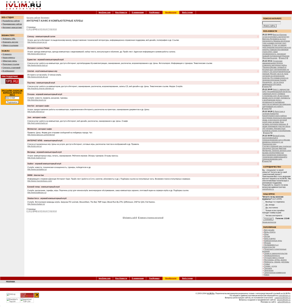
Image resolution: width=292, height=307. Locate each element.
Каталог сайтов (33, 18)
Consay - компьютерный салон (41, 36)
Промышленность (272, 256)
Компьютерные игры (273, 241)
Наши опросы (9, 58)
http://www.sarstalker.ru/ (37, 169)
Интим (267, 236)
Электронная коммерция (275, 273)
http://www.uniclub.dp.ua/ (37, 77)
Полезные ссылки (11, 64)
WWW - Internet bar (35, 175)
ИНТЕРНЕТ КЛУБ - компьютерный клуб (44, 141)
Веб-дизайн (269, 230)
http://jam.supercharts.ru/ (37, 123)
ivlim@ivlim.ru (268, 189)
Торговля (268, 268)
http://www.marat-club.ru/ (37, 65)
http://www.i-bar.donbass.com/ (39, 181)
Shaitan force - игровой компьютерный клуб (46, 198)
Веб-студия (187, 12)
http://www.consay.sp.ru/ (37, 42)
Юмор (266, 275)
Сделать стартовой (11, 68)
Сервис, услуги (270, 266)
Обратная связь (10, 61)
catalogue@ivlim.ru (282, 298)
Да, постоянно (272, 208)
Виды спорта (269, 232)
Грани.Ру (283, 58)
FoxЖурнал (154, 12)
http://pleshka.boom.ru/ (36, 100)
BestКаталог (171, 12)
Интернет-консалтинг (12, 27)
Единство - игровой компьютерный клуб (45, 60)
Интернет (45, 18)
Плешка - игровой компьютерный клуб (44, 94)
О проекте (7, 54)
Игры (266, 234)
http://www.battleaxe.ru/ (36, 193)
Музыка (267, 243)
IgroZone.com (105, 12)
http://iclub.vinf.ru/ (34, 146)
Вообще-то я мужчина (275, 202)
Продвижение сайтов (12, 24)
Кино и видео (270, 238)
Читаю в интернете (274, 216)
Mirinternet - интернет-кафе (39, 129)
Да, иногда (270, 205)
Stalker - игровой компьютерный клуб (44, 164)
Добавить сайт (129, 218)
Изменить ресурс (10, 42)
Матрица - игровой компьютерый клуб (44, 152)
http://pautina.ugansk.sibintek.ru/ (40, 88)
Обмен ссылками (10, 45)
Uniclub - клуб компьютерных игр (42, 71)
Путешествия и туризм (274, 258)
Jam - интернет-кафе (36, 117)
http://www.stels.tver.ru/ (36, 54)
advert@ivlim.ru (284, 302)
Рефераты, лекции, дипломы (276, 262)
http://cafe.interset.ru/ (35, 112)
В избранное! (8, 71)
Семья (267, 264)
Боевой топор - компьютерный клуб (43, 187)
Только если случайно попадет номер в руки (273, 211)
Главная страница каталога (151, 218)
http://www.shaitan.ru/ (36, 204)
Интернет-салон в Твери (38, 48)
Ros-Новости (121, 12)
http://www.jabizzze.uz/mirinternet (41, 135)
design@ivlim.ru (283, 300)
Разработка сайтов (11, 21)
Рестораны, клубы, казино (275, 260)
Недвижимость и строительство (270, 246)
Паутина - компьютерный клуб (41, 83)
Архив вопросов (269, 222)
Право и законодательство (275, 253)
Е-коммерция (138, 12)
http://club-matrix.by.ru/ (36, 158)
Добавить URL (9, 39)
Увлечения (268, 270)
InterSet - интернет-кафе (38, 106)
